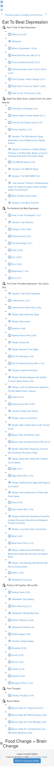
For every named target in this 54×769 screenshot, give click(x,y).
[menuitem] (1, 6)
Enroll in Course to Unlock (27, 760)
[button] (1, 2)
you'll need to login (38, 756)
